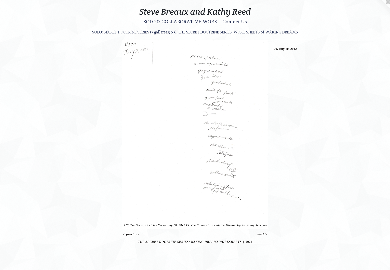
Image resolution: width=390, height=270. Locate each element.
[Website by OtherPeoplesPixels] (382, 8)
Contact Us (234, 22)
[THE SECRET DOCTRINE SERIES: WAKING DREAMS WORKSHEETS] (195, 134)
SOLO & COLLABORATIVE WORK (180, 22)
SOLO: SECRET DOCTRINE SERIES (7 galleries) (131, 32)
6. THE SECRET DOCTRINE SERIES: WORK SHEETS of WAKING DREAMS (236, 32)
